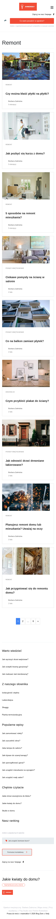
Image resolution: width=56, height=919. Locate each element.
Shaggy (5, 707)
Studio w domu (8, 811)
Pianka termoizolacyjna (12, 715)
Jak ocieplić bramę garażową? (15, 667)
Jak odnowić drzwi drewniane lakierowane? (25, 462)
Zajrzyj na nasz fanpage (42, 14)
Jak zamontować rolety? (12, 733)
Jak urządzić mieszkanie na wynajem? (18, 770)
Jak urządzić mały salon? (13, 777)
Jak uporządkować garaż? (13, 763)
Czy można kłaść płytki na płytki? (27, 93)
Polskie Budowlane (40, 911)
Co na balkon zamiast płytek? (25, 341)
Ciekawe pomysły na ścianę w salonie (25, 279)
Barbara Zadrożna (15, 101)
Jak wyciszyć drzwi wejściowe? (15, 659)
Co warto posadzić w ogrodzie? (32, 21)
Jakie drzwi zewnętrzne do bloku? (16, 796)
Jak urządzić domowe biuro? (18, 841)
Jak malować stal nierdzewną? (15, 674)
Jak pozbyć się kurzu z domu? (25, 153)
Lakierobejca (7, 700)
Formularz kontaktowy (15, 852)
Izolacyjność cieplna (10, 693)
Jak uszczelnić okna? (11, 741)
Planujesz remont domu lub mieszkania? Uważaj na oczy (24, 526)
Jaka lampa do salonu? (12, 748)
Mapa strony (43, 907)
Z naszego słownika (15, 684)
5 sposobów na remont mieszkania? (20, 215)
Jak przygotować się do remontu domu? (27, 590)
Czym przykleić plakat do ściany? (27, 400)
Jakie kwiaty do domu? (12, 803)
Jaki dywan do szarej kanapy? (15, 755)
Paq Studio (23, 911)
